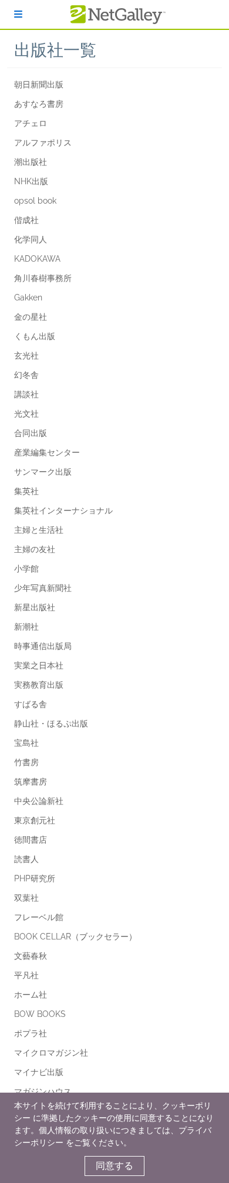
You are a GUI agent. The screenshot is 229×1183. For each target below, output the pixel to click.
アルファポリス (43, 142)
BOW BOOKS (40, 1014)
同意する (114, 1165)
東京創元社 (34, 820)
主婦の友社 (34, 549)
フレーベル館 (38, 917)
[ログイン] (18, 14)
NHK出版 (31, 181)
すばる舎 (30, 704)
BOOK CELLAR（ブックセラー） (75, 936)
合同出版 (30, 433)
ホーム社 (30, 994)
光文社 (26, 413)
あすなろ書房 (38, 104)
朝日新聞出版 (38, 84)
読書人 (26, 859)
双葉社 (26, 898)
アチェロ (30, 123)
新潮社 (26, 626)
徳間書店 (30, 839)
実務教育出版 (38, 684)
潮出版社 (30, 162)
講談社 (26, 394)
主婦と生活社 (38, 530)
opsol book (35, 200)
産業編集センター (47, 452)
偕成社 (26, 220)
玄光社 (26, 355)
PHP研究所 (34, 878)
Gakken (28, 297)
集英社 (26, 491)
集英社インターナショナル (63, 510)
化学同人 (30, 239)
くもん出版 (34, 336)
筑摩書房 (30, 781)
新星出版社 (34, 607)
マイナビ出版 (38, 1072)
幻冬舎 (26, 375)
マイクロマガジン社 (51, 1052)
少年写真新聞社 (43, 588)
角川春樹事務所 (43, 278)
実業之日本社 (38, 665)
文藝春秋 (30, 956)
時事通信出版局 (43, 646)
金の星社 (30, 317)
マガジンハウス (43, 1091)
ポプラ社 (30, 1033)
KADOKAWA (37, 258)
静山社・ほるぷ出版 (51, 723)
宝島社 (26, 743)
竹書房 (26, 762)
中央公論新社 (38, 801)
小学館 (26, 568)
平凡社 (26, 975)
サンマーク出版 (43, 471)
